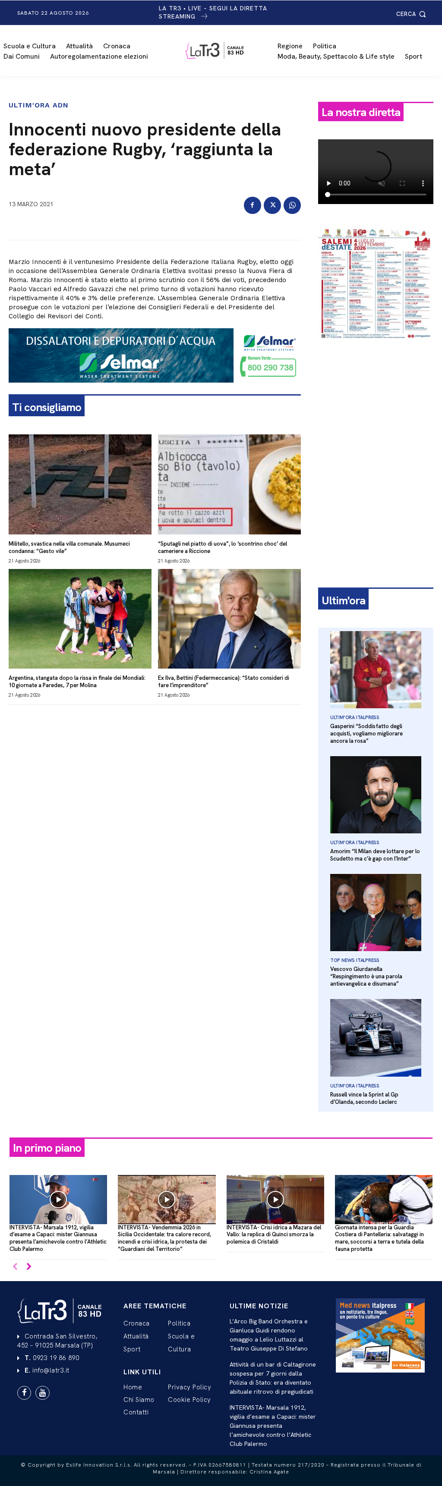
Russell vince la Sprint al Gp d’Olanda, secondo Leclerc (364, 1098)
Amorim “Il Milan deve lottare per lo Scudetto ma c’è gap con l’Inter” (375, 855)
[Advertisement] (375, 407)
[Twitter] (272, 205)
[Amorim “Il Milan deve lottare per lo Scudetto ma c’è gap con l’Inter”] (375, 795)
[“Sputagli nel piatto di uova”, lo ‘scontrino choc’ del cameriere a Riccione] (229, 484)
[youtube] (42, 1393)
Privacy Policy (189, 1387)
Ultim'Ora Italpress (354, 717)
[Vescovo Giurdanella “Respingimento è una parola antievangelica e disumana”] (375, 913)
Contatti (135, 1412)
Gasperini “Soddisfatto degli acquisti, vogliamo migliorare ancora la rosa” (366, 734)
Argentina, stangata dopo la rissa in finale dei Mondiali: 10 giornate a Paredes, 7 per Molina (77, 681)
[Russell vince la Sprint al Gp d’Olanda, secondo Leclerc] (375, 1038)
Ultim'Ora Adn (39, 105)
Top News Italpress (354, 960)
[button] (412, 14)
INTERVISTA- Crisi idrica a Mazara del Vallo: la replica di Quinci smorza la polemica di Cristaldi (274, 1235)
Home (132, 1387)
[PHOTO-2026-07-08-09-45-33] (375, 346)
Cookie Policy (189, 1399)
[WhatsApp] (292, 205)
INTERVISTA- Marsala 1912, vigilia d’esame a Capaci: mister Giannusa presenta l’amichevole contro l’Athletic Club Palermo (58, 1238)
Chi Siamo (139, 1399)
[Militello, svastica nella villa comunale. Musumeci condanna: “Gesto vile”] (80, 484)
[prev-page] (14, 1267)
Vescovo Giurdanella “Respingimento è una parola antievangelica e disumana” (366, 976)
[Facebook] (252, 205)
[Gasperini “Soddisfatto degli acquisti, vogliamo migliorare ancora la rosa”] (375, 670)
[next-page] (28, 1267)
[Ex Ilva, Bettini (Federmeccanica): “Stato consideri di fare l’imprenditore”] (229, 619)
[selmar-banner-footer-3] (155, 389)
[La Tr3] (225, 50)
